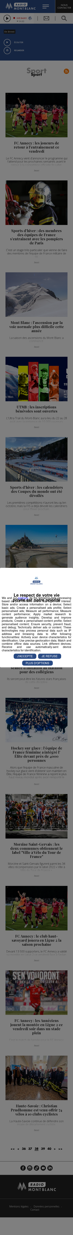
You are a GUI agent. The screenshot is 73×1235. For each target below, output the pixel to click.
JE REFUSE (50, 656)
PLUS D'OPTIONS (37, 663)
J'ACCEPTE (25, 656)
